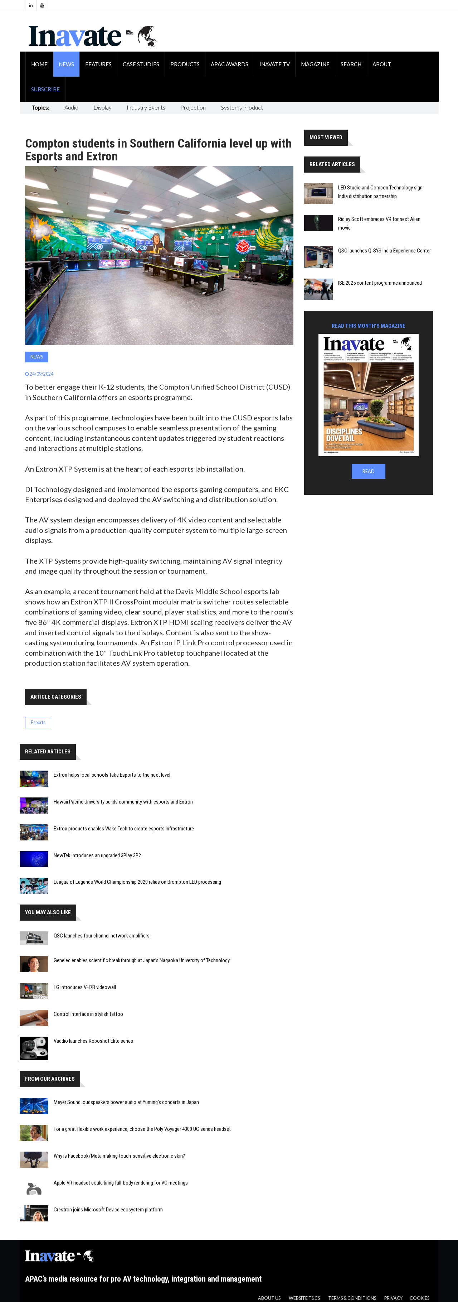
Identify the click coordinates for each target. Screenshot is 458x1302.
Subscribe (45, 89)
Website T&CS (304, 1298)
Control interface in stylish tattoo (88, 1014)
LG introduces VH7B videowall (85, 987)
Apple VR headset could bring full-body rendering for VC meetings (121, 1183)
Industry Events (146, 107)
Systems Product (242, 107)
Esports (38, 722)
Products (185, 64)
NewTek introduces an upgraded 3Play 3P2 (97, 855)
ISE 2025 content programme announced (380, 283)
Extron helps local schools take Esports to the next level (112, 775)
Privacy (393, 1298)
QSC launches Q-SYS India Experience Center (384, 250)
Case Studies (141, 64)
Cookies (419, 1298)
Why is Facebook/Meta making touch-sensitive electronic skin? (119, 1156)
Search (351, 64)
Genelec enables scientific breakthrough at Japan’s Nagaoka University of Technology (142, 960)
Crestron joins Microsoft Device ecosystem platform (108, 1209)
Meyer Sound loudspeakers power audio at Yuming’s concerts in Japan (126, 1102)
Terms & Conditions (352, 1298)
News (66, 64)
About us (269, 1298)
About (381, 64)
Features (98, 64)
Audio (71, 107)
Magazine (315, 64)
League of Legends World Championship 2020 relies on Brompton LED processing (137, 882)
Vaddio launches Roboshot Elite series (93, 1041)
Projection (193, 107)
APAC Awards (229, 64)
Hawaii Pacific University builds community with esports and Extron (123, 802)
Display (102, 107)
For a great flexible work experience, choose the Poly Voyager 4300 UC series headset (142, 1129)
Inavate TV (274, 64)
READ (368, 471)
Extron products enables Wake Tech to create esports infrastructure (124, 828)
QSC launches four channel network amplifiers (102, 935)
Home (39, 64)
